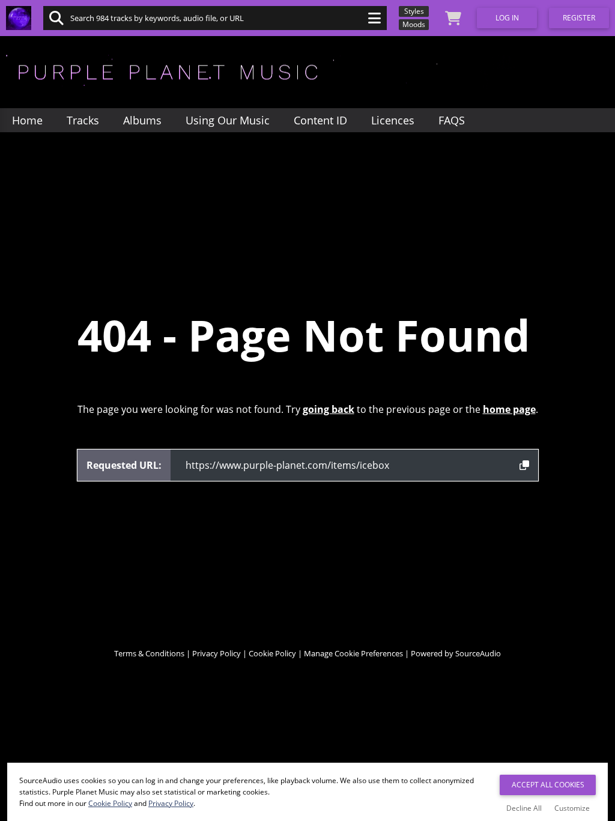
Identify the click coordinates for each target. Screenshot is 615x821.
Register (579, 18)
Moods (413, 24)
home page (509, 409)
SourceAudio (478, 653)
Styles (414, 11)
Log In (507, 18)
